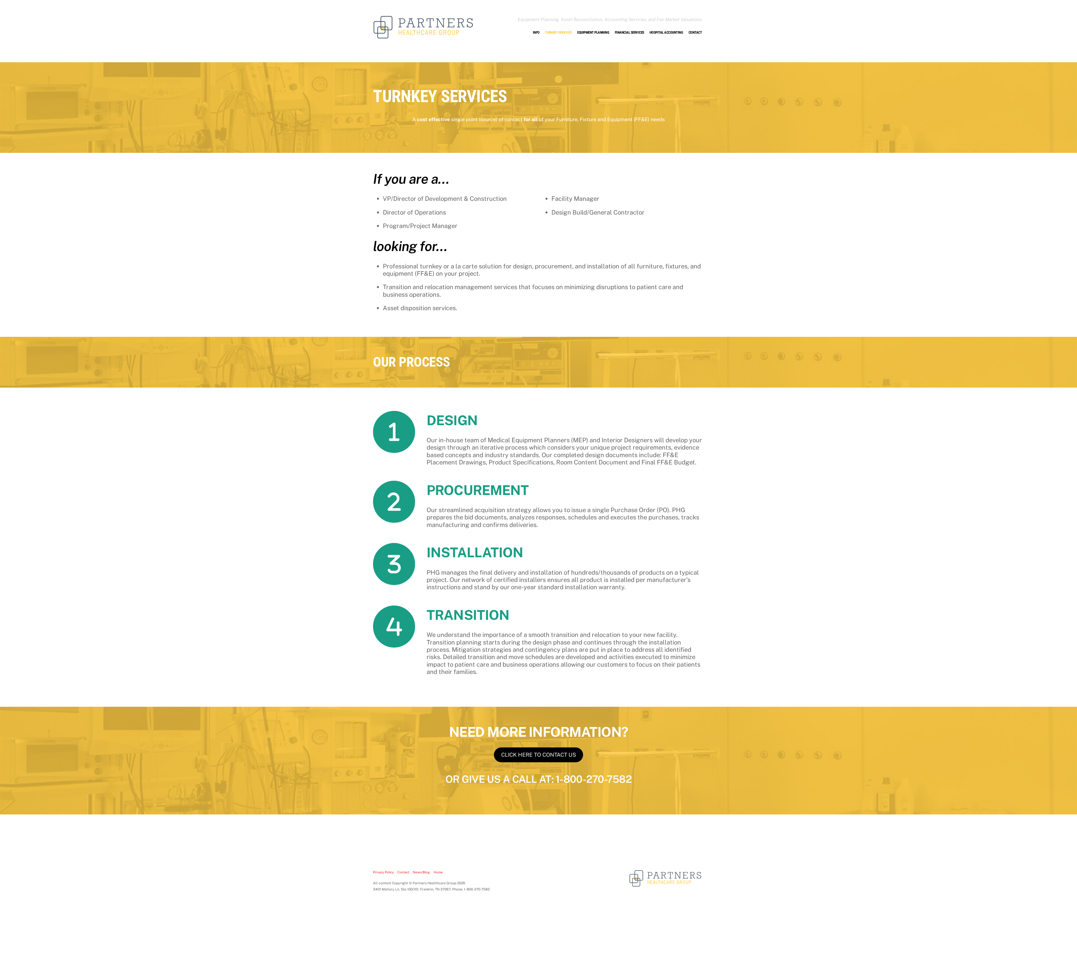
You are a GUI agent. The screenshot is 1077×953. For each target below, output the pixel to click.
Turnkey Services (558, 32)
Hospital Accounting (666, 32)
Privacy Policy (383, 872)
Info (536, 32)
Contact (695, 32)
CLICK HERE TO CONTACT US (538, 755)
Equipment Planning (593, 32)
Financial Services (629, 32)
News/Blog (421, 872)
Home (438, 872)
